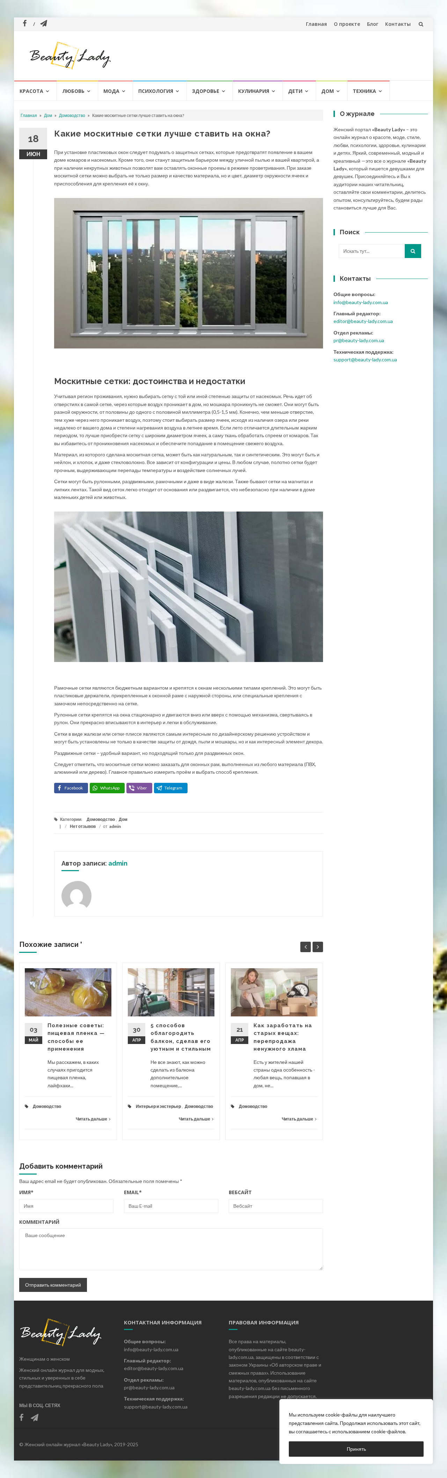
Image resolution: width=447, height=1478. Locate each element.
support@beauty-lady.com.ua (365, 359)
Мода (111, 91)
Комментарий (39, 1222)
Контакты (398, 24)
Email (133, 1192)
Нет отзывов (83, 826)
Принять (356, 1449)
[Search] (413, 251)
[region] (356, 1431)
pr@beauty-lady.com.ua (359, 340)
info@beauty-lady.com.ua (361, 302)
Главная (316, 24)
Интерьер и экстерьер (158, 1106)
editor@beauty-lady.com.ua (363, 321)
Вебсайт (240, 1192)
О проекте (347, 24)
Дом (327, 91)
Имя (26, 1192)
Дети (295, 91)
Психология (155, 91)
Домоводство (72, 115)
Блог (372, 24)
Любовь (73, 91)
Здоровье (205, 91)
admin (115, 826)
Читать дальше (91, 1119)
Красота (31, 91)
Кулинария (253, 91)
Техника (364, 91)
